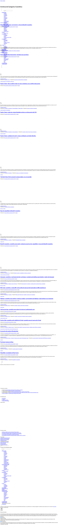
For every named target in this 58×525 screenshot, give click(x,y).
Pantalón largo (6, 21)
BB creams (1, 208)
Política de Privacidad (5, 400)
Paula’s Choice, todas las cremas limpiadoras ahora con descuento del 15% (18, 112)
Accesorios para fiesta (17, 79)
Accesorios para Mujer (3, 444)
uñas (21, 305)
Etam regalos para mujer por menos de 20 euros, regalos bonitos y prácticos (14, 435)
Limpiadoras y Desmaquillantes (6, 81)
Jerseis (5, 458)
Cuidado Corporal (11, 283)
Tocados (5, 476)
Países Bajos (6, 498)
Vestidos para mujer (3, 440)
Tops (5, 455)
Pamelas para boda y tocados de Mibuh (14, 390)
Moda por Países (5, 52)
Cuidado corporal (32, 327)
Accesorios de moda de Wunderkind (9, 331)
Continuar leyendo (3, 49)
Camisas (5, 452)
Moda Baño (4, 487)
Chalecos (5, 454)
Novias (3, 489)
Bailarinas (5, 466)
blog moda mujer (24, 283)
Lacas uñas (19, 316)
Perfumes (15, 283)
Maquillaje (17, 239)
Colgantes (5, 46)
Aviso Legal (4, 398)
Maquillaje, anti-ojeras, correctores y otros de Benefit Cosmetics (16, 24)
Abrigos (5, 451)
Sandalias (5, 468)
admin (17, 26)
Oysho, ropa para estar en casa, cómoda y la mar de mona (20, 391)
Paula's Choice (28, 131)
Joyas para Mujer (3, 443)
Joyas (3, 483)
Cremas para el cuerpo (25, 327)
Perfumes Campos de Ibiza (6, 342)
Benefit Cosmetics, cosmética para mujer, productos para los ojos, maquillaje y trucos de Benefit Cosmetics (26, 244)
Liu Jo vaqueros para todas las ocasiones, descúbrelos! (10, 434)
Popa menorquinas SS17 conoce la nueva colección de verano (11, 432)
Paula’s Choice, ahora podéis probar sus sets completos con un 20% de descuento (20, 83)
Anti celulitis (20, 327)
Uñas (3, 296)
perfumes (37, 283)
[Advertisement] (29, 15)
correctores (1, 22)
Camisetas (5, 453)
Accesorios (4, 472)
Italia (5, 496)
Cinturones (5, 473)
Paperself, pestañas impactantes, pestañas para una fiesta (14, 54)
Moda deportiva (5, 488)
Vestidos (5, 461)
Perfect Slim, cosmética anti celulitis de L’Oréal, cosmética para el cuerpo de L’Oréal (20, 320)
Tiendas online (12, 81)
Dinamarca (5, 494)
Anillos (5, 45)
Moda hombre (4, 502)
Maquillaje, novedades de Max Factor (9, 352)
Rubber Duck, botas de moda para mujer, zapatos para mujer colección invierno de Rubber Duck (23, 392)
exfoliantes (21, 172)
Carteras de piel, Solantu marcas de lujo (15, 393)
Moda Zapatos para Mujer (4, 442)
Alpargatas (5, 465)
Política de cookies (5, 399)
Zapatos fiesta (6, 469)
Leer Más (54, 506)
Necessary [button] (2, 516)
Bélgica (5, 55)
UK (4, 499)
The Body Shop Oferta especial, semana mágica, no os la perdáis (15, 177)
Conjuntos (5, 456)
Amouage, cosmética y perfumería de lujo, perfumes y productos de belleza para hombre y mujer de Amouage (27, 277)
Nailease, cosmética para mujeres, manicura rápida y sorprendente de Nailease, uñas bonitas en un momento (26, 298)
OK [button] (52, 506)
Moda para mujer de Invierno (4, 438)
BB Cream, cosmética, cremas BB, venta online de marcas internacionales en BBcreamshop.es (23, 287)
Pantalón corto (6, 459)
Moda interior (4, 51)
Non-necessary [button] (2, 520)
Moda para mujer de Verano (4, 439)
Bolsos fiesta (6, 471)
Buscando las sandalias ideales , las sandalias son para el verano (12, 433)
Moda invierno (6, 23)
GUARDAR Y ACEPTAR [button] (4, 524)
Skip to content (2, 0)
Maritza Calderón (5, 393)
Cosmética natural (15, 348)
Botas (5, 467)
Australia (5, 53)
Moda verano (6, 462)
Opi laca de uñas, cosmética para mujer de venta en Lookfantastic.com (17, 309)
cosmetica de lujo (33, 283)
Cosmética (4, 22)
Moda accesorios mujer (7, 475)
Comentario (33, 294)
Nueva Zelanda (6, 497)
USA (4, 500)
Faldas (5, 457)
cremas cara (29, 108)
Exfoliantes (4, 133)
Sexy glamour (23, 316)
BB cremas (21, 294)
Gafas (5, 474)
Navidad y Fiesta (6, 463)
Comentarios (26, 172)
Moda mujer (4, 450)
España (5, 495)
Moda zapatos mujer (5, 26)
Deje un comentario (17, 50)
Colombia (5, 492)
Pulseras (5, 486)
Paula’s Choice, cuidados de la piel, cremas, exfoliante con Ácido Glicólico (18, 135)
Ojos (6, 22)
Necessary (3, 517)
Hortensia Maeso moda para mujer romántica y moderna (14, 389)
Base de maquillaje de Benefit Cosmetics (10, 210)
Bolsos (3, 470)
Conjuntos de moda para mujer (5, 437)
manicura (19, 305)
